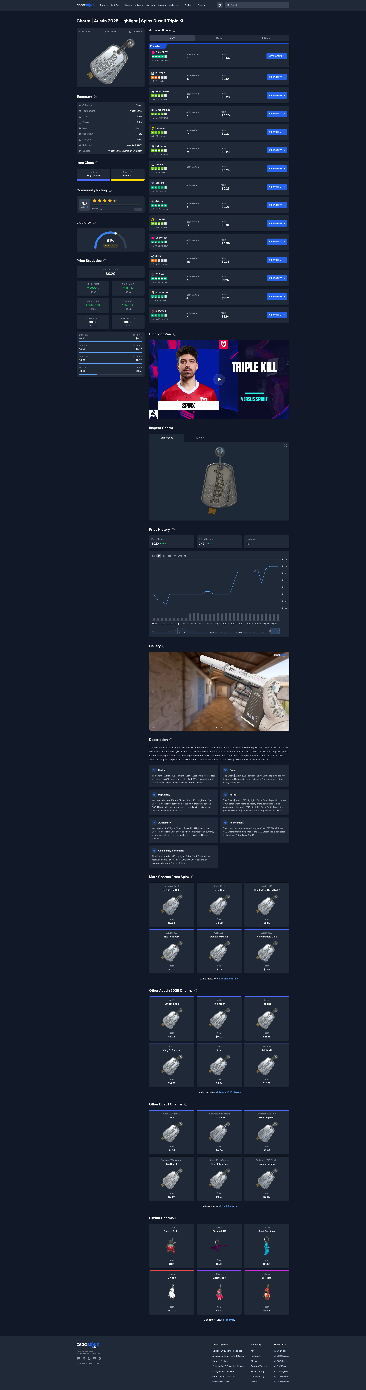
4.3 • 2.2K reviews (159, 319)
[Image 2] (221, 727)
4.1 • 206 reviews (159, 99)
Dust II (138, 128)
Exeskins (160, 128)
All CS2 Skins (280, 1351)
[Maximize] (285, 445)
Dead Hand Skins (220, 1381)
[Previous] (153, 691)
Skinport (159, 201)
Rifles (127, 5)
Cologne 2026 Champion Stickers (228, 1366)
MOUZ (138, 116)
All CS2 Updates (281, 1381)
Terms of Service (259, 1366)
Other (200, 5)
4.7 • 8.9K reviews (160, 60)
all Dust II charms (228, 1206)
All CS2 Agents (281, 1371)
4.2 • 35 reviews (158, 136)
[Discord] (79, 1358)
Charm (139, 105)
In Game (86, 31)
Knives (138, 5)
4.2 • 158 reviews (159, 227)
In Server (111, 31)
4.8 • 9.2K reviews (159, 282)
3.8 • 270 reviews (159, 118)
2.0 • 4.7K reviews (159, 264)
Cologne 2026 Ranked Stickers (227, 1351)
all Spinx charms (228, 978)
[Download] (154, 726)
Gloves (149, 5)
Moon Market (162, 109)
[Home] (88, 5)
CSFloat (159, 274)
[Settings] (220, 5)
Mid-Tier (115, 5)
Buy (172, 38)
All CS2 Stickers (281, 1356)
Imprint (254, 1381)
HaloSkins (160, 146)
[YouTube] (95, 1358)
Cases (161, 5)
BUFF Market (162, 292)
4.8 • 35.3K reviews (160, 209)
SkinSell (159, 164)
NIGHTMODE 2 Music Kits (224, 1376)
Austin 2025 (136, 110)
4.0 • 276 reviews (159, 154)
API (252, 1351)
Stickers (188, 5)
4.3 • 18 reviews (158, 191)
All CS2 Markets (281, 1376)
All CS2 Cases (280, 1361)
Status (254, 1361)
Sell (219, 38)
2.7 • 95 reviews (159, 81)
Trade (266, 38)
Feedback (256, 1356)
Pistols (103, 5)
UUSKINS (160, 219)
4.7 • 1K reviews (158, 300)
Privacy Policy (257, 1371)
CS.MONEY (162, 52)
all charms (228, 1319)
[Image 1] (217, 727)
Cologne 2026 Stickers (223, 1371)
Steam (158, 256)
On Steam (137, 31)
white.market (162, 91)
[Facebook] (90, 1358)
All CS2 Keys (280, 1366)
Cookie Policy (257, 1376)
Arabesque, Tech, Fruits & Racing (228, 1356)
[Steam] (100, 1358)
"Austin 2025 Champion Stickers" (125, 150)
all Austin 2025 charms (228, 1092)
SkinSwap (160, 310)
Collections (174, 5)
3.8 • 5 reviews (158, 172)
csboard (159, 182)
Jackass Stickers (220, 1361)
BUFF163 (160, 73)
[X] (85, 1358)
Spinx (139, 122)
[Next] (285, 691)
